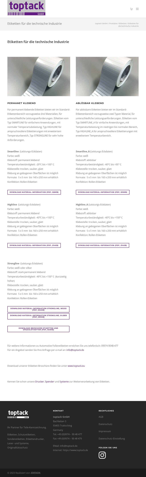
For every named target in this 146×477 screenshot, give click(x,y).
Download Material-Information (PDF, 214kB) (34, 245)
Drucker (39, 381)
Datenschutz (105, 424)
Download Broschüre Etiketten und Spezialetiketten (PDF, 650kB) (38, 329)
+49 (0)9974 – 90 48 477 (69, 434)
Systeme (64, 381)
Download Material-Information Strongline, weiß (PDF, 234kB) (38, 309)
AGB (101, 416)
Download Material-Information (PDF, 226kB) (34, 192)
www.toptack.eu (76, 365)
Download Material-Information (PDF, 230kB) (102, 192)
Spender (49, 381)
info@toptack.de (75, 350)
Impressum (105, 431)
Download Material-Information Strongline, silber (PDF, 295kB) (38, 316)
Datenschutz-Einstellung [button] (112, 438)
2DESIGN (35, 472)
